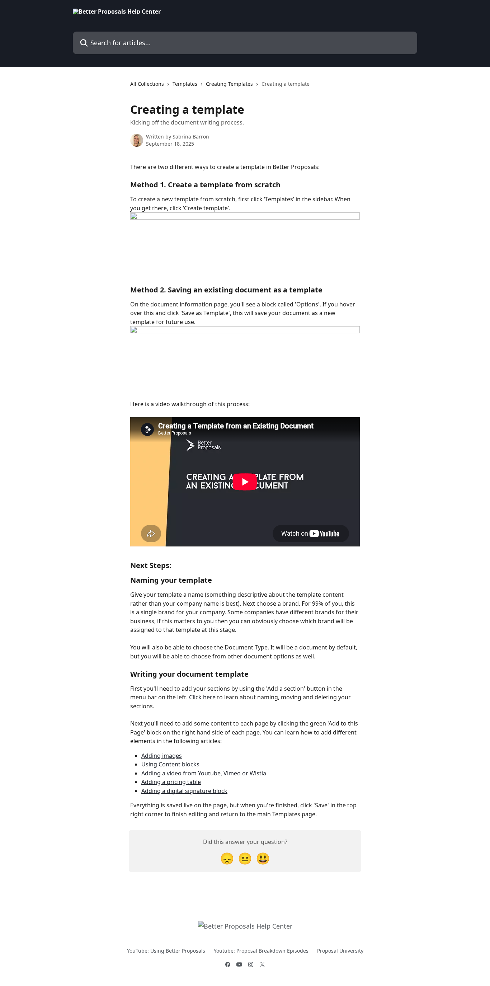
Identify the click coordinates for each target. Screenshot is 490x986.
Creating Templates (229, 83)
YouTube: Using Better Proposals (166, 950)
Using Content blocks (170, 764)
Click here (202, 697)
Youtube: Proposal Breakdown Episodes (261, 950)
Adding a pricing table (171, 782)
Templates (185, 83)
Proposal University (340, 950)
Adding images (161, 756)
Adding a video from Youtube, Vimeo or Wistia (203, 773)
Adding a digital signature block (184, 791)
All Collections (147, 83)
